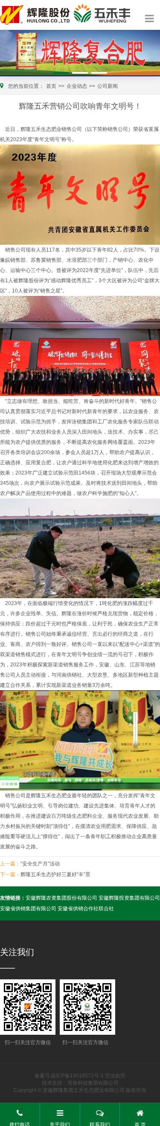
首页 (51, 86)
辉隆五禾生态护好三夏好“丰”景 (55, 874)
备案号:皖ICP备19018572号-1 (69, 1076)
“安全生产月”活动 (40, 864)
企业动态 (77, 86)
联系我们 (100, 1124)
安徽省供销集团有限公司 (28, 909)
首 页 (140, 1124)
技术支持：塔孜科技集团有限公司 (80, 1083)
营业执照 (115, 1076)
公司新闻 (107, 86)
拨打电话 (19, 1124)
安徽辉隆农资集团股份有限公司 (61, 898)
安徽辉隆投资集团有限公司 (129, 898)
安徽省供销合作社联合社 (86, 909)
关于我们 (59, 1124)
